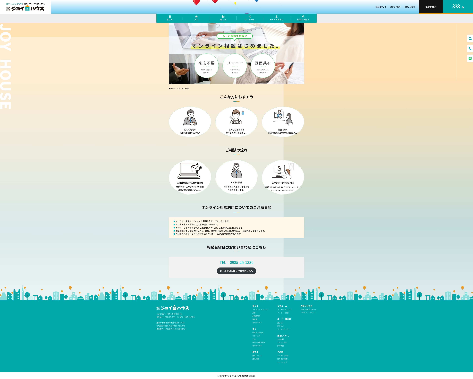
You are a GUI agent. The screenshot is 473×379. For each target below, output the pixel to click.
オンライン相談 (282, 355)
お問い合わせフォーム (309, 309)
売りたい (280, 326)
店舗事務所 (256, 316)
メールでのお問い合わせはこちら (236, 270)
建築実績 (255, 359)
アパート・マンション (260, 309)
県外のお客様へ (282, 359)
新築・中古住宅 (258, 332)
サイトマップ (282, 362)
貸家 (254, 312)
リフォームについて (284, 309)
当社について (381, 7)
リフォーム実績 (282, 312)
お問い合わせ (410, 7)
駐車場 (254, 319)
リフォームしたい (283, 329)
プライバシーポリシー (309, 312)
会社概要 (280, 339)
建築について (257, 355)
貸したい (280, 322)
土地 (254, 339)
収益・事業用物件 (258, 342)
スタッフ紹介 (395, 7)
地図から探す (257, 322)
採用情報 (280, 346)
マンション (256, 336)
